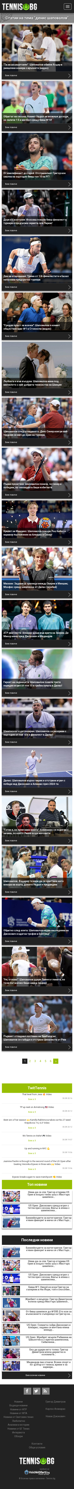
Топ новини (37, 1184)
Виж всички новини (35, 1375)
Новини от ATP (18, 1409)
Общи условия (37, 1447)
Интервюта (18, 1432)
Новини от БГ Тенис (19, 1428)
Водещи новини (18, 1405)
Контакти (37, 1443)
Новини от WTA (18, 1413)
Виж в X (32, 1099)
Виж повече (11, 75)
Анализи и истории (18, 1424)
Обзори (18, 1436)
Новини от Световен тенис (19, 1417)
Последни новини (37, 1240)
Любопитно (18, 1421)
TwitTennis (37, 1088)
